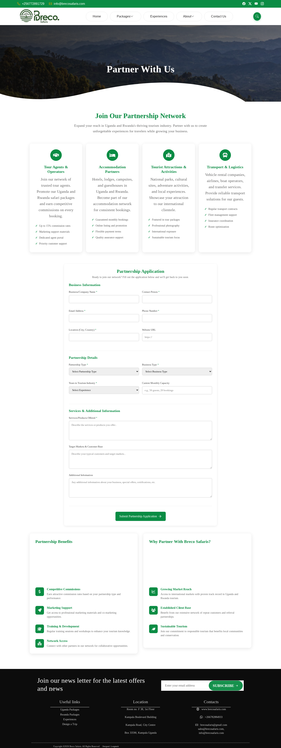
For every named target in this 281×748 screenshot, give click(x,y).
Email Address (77, 310)
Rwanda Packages (69, 714)
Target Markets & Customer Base (86, 446)
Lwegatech (115, 746)
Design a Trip (69, 724)
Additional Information (81, 475)
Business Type (150, 364)
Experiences (158, 16)
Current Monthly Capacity (156, 383)
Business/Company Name (83, 291)
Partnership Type (78, 364)
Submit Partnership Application (138, 516)
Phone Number (150, 310)
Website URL (149, 329)
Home (97, 16)
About (187, 16)
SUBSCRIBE (224, 685)
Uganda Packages (69, 709)
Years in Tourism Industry (83, 383)
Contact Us (218, 16)
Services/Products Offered (83, 417)
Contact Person (151, 291)
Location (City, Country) (82, 329)
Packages (123, 16)
